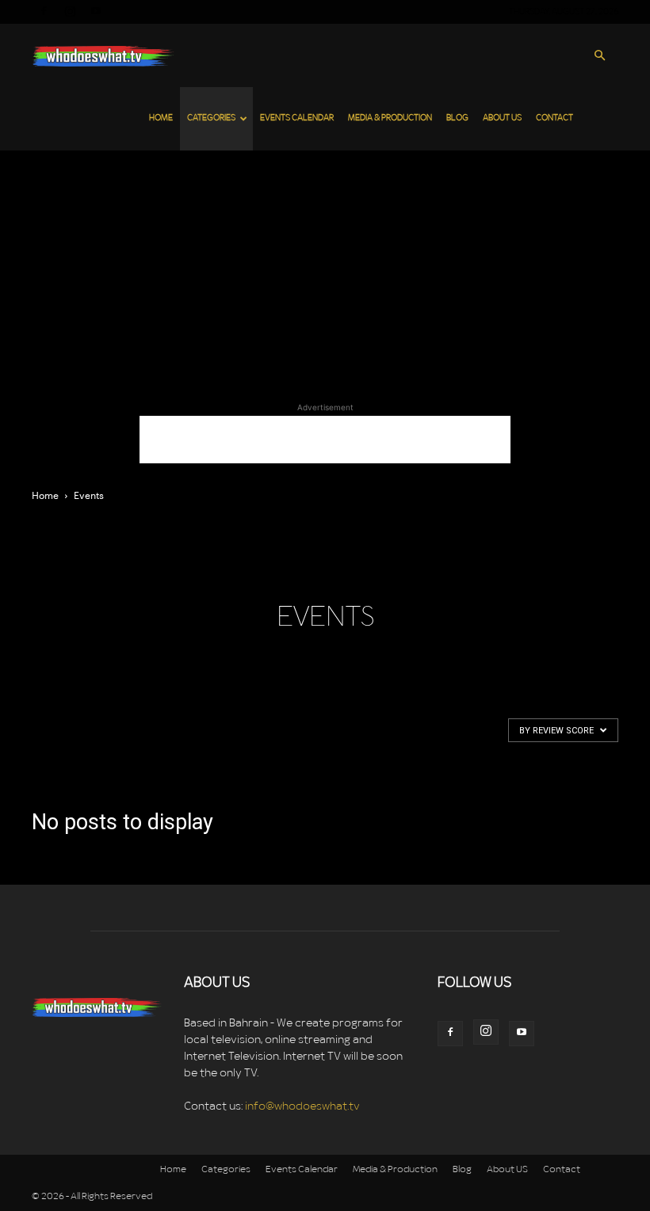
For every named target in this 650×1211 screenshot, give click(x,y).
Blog (457, 118)
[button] (599, 55)
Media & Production (390, 118)
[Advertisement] (325, 269)
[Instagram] (70, 11)
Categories (211, 118)
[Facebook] (43, 11)
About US (502, 118)
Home (161, 118)
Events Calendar (297, 118)
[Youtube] (96, 11)
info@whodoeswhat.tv (302, 1107)
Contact (554, 118)
